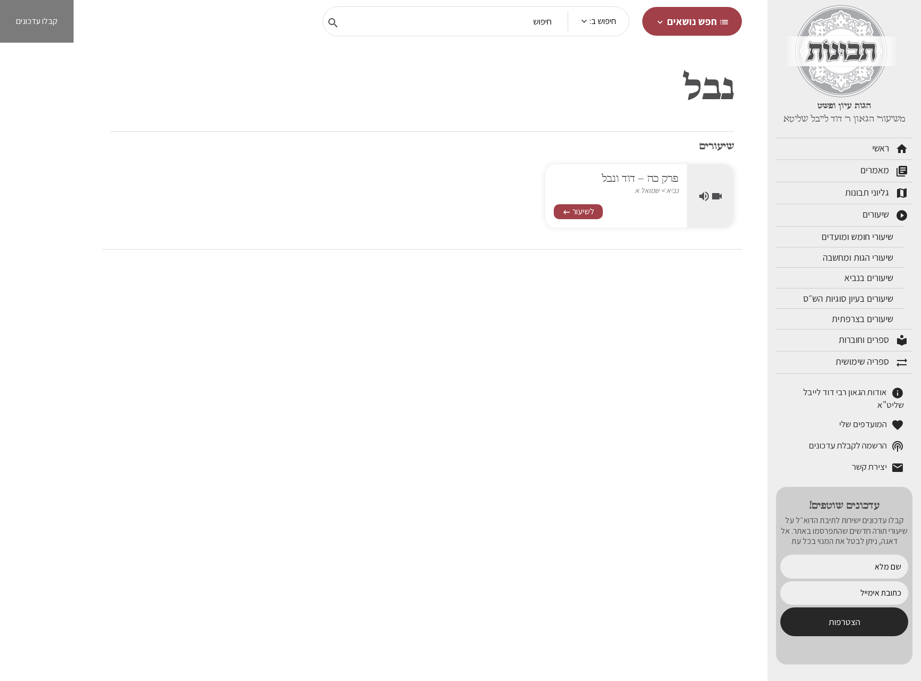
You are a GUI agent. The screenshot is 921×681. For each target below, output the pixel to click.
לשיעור (578, 211)
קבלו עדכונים (37, 21)
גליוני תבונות (876, 193)
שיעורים (885, 215)
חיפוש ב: (602, 21)
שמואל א (647, 190)
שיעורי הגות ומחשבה (859, 257)
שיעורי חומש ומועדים (858, 236)
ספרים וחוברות (873, 340)
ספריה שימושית (871, 362)
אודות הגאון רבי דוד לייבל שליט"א (853, 398)
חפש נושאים (692, 21)
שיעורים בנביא (869, 277)
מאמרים (884, 171)
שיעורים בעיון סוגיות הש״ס (849, 298)
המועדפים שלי (871, 425)
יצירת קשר (878, 468)
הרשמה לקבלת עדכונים (856, 446)
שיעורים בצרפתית (863, 319)
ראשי (890, 149)
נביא (672, 190)
